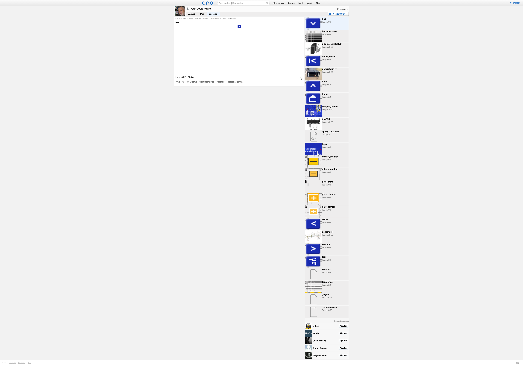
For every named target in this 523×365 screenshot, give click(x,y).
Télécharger (234, 81)
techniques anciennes (201, 18)
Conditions (12, 363)
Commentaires (206, 81)
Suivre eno (21, 363)
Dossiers (213, 14)
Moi (202, 14)
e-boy (316, 326)
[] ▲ (518, 363)
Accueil (191, 14)
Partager (221, 81)
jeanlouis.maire (181, 18)
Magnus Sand (319, 355)
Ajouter (343, 326)
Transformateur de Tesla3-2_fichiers (221, 18)
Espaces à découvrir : (341, 321)
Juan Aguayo (319, 340)
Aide (29, 363)
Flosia (316, 333)
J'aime (193, 81)
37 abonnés (342, 9)
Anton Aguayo (320, 348)
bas (235, 18)
